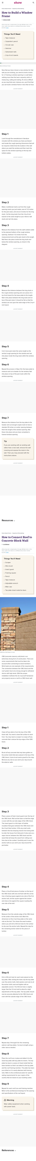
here (7, 27)
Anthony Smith (6, 20)
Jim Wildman (6, 544)
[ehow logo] (18, 2)
